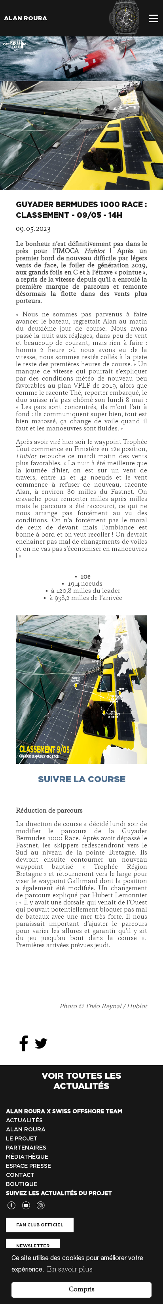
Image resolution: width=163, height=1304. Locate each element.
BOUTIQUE (21, 1184)
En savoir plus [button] (70, 1269)
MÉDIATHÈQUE (27, 1157)
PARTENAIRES (26, 1147)
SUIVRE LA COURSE (81, 779)
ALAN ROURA (25, 1129)
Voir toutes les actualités (81, 1080)
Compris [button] (82, 1290)
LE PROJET (22, 1138)
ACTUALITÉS (24, 1120)
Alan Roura (25, 18)
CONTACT (20, 1175)
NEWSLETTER (32, 1246)
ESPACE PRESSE (28, 1166)
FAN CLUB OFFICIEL (39, 1225)
